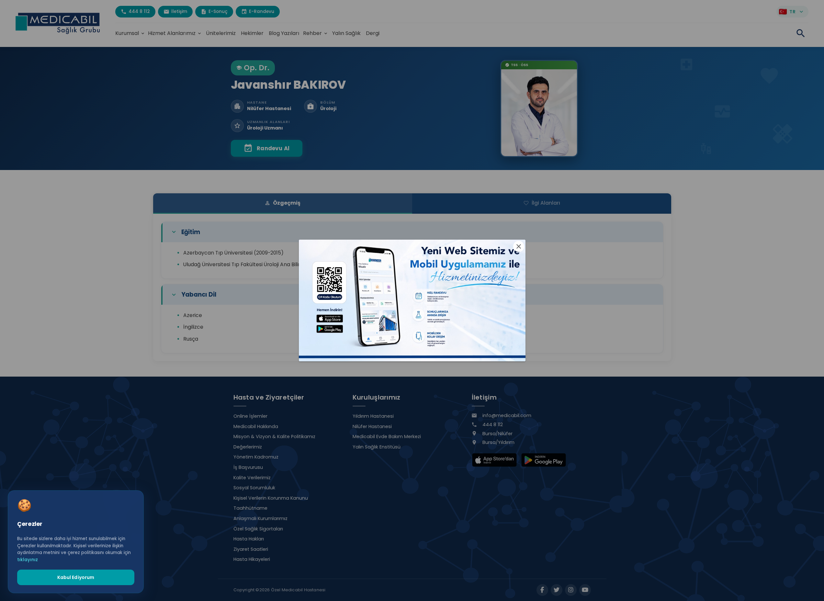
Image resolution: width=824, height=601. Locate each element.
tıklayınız (27, 559)
